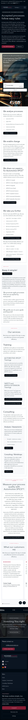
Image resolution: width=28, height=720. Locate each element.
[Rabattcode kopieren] (18, 3)
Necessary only (14, 712)
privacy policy (5, 703)
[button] (17, 7)
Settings (14, 716)
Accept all (14, 708)
